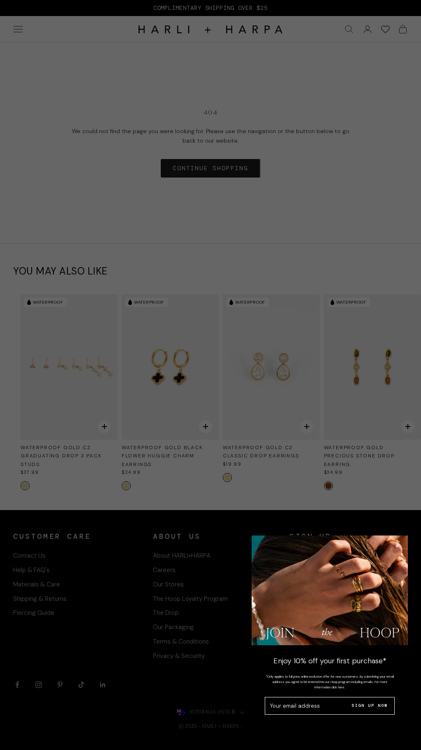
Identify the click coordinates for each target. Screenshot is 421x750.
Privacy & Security (179, 656)
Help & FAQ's (31, 570)
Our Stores (168, 584)
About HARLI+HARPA (181, 556)
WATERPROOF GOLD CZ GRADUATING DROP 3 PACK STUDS (61, 456)
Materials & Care (36, 584)
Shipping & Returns (40, 599)
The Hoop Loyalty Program (190, 599)
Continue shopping (210, 168)
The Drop (166, 613)
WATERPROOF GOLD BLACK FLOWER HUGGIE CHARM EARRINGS (162, 456)
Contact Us (29, 556)
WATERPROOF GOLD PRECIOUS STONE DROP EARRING (359, 456)
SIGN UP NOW (370, 705)
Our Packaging (173, 627)
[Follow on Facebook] (17, 685)
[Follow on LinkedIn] (103, 685)
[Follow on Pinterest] (60, 685)
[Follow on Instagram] (39, 685)
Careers (164, 570)
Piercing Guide (33, 613)
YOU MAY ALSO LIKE (60, 271)
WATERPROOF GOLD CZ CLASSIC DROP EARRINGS (261, 451)
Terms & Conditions (181, 641)
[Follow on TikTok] (81, 685)
